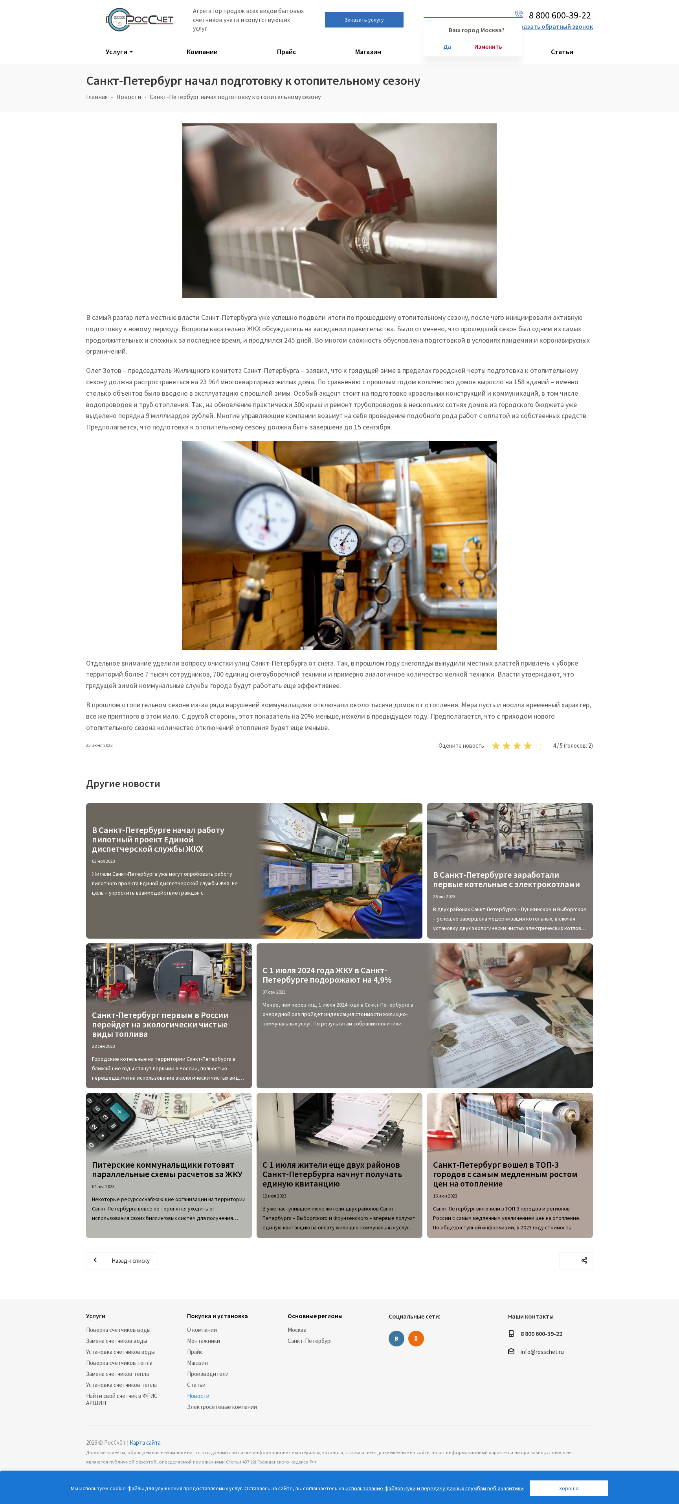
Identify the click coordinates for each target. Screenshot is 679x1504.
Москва (297, 1329)
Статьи (196, 1384)
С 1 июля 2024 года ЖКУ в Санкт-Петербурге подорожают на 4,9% (327, 975)
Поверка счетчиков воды (118, 1329)
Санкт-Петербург (310, 1340)
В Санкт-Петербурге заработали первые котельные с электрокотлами (506, 879)
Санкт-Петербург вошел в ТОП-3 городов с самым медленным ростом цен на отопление (505, 1174)
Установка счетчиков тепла (121, 1384)
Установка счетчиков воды (120, 1351)
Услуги (95, 1316)
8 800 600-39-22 (541, 1333)
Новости (198, 1395)
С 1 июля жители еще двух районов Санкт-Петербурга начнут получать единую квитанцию (332, 1174)
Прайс (195, 1351)
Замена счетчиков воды (116, 1340)
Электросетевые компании (222, 1406)
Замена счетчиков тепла (117, 1373)
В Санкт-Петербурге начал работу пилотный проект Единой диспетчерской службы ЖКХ (158, 839)
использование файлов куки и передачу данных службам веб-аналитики (434, 1488)
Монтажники (203, 1340)
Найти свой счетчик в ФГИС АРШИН (122, 1399)
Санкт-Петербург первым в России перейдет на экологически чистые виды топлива (160, 1024)
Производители (208, 1373)
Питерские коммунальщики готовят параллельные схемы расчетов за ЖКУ (167, 1169)
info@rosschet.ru (542, 1352)
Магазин (197, 1362)
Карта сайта (145, 1442)
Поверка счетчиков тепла (119, 1362)
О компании (202, 1329)
